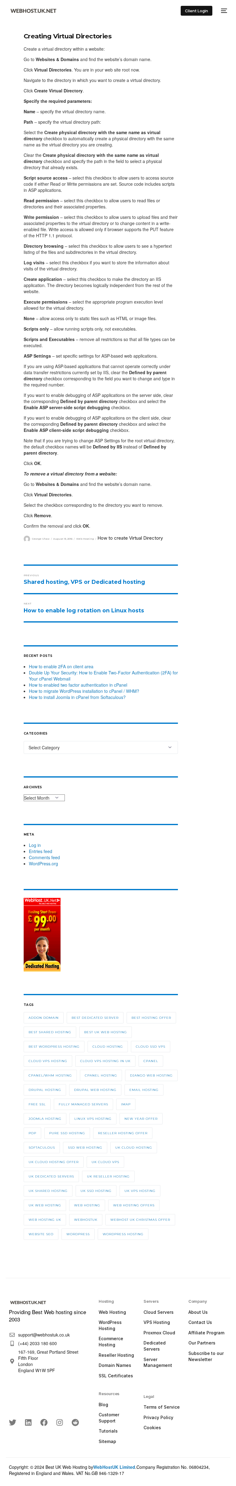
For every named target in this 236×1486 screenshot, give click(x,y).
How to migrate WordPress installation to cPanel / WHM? (84, 691)
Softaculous (42, 1148)
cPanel (151, 1061)
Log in (35, 845)
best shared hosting (50, 1032)
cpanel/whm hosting (50, 1075)
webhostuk (85, 1220)
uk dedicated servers (51, 1176)
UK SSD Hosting (96, 1191)
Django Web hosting (151, 1075)
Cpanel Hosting (101, 1075)
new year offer (141, 1119)
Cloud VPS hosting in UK (105, 1061)
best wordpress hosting (54, 1047)
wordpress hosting (123, 1234)
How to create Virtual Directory (130, 538)
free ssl (37, 1104)
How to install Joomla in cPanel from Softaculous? (77, 697)
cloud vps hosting (48, 1061)
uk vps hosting (139, 1191)
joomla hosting (45, 1119)
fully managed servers (83, 1104)
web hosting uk (45, 1220)
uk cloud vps (105, 1162)
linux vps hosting (93, 1119)
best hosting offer (151, 1018)
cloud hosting (107, 1047)
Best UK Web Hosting (105, 1032)
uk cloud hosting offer (54, 1162)
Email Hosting (144, 1090)
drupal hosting (45, 1090)
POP (32, 1133)
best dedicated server (95, 1018)
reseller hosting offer (123, 1133)
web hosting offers (134, 1205)
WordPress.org (43, 863)
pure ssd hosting (67, 1133)
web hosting (87, 1205)
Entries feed (40, 851)
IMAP (126, 1104)
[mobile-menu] (222, 10)
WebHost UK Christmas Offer (140, 1220)
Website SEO (41, 1234)
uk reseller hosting (108, 1176)
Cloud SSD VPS (150, 1047)
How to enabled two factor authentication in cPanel (78, 685)
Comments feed (44, 857)
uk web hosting (45, 1205)
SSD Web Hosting (85, 1148)
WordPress (78, 1234)
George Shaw (40, 538)
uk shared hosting (48, 1191)
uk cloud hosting (133, 1148)
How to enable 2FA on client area (61, 666)
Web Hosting (85, 538)
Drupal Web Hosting (95, 1090)
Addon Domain (44, 1018)
